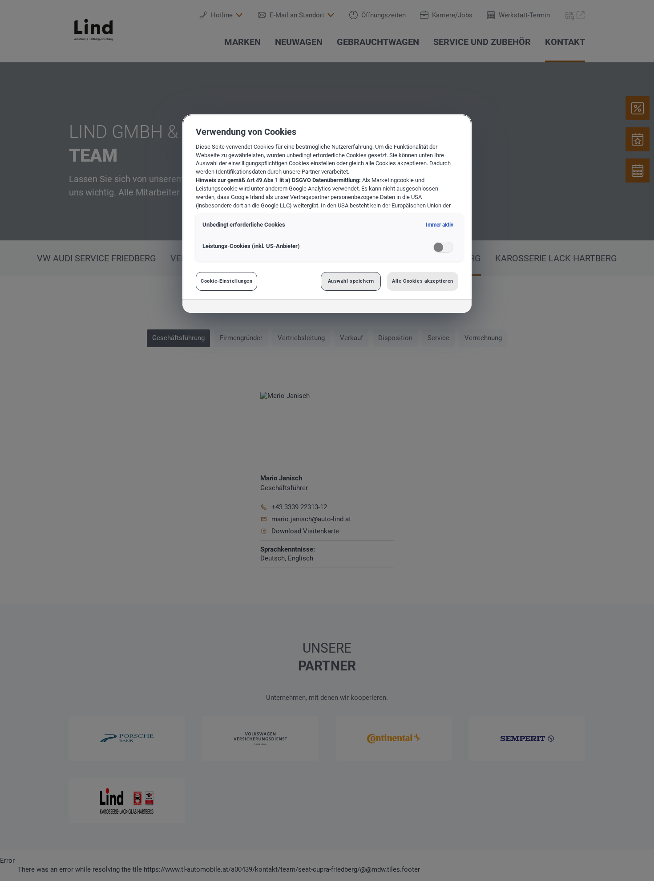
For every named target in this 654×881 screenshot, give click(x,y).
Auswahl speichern (351, 281)
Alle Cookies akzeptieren (422, 281)
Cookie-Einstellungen (226, 281)
